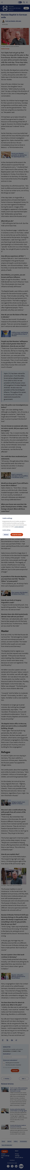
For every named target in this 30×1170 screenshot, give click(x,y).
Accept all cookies (16, 534)
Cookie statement (19, 527)
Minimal (6, 534)
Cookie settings (6, 530)
